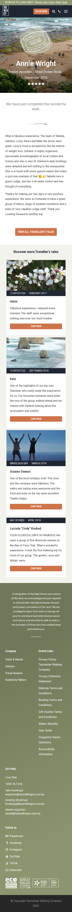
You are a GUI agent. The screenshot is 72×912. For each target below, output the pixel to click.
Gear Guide (45, 730)
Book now (41, 11)
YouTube (14, 856)
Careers (10, 666)
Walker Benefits (48, 723)
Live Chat (11, 777)
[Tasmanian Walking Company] (8, 10)
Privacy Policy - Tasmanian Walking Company (50, 664)
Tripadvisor (16, 836)
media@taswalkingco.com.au (22, 813)
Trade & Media (14, 659)
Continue (36, 326)
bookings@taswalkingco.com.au (24, 803)
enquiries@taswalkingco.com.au (24, 794)
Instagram (15, 849)
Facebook (15, 843)
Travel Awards (14, 673)
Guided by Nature (15, 679)
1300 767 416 (13, 784)
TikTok (13, 863)
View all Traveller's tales (36, 232)
